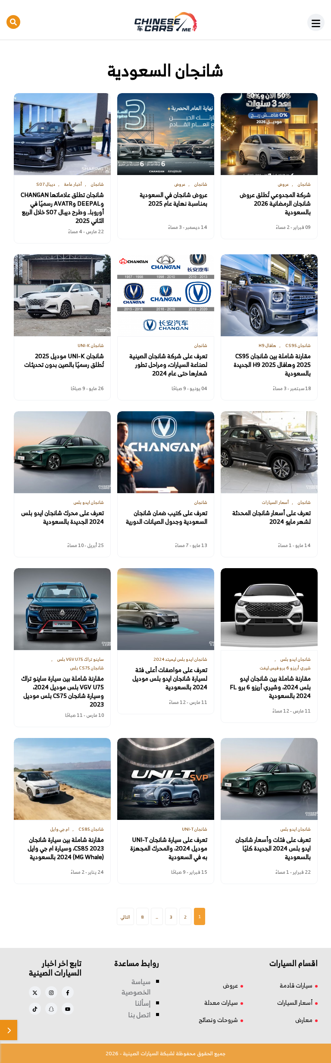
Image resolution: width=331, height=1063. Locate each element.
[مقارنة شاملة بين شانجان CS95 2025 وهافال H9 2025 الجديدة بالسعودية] (269, 295)
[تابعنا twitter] (35, 992)
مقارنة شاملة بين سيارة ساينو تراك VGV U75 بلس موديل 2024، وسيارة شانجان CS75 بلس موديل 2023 (62, 691)
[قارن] (8, 1030)
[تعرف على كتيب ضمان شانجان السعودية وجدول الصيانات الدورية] (165, 452)
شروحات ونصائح (218, 1019)
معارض (303, 1019)
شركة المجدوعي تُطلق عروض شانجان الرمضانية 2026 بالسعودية (275, 203)
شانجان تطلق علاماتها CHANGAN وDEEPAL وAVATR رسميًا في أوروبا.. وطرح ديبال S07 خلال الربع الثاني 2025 (62, 208)
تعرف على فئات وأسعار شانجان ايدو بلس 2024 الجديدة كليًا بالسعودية (273, 848)
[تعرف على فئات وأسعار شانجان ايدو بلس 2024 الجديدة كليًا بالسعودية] (269, 779)
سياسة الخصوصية (136, 986)
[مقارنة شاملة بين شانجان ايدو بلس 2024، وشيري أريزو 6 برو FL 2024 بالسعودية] (269, 609)
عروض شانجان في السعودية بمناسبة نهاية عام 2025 (173, 199)
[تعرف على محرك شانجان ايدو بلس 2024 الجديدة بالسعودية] (62, 452)
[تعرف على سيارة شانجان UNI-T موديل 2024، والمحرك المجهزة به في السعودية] (165, 779)
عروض (230, 985)
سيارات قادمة (296, 985)
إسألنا (142, 1003)
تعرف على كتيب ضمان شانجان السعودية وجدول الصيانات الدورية (166, 517)
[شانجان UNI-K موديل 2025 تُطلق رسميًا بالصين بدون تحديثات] (62, 295)
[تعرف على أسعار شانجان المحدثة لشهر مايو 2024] (269, 452)
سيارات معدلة (221, 1002)
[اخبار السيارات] (165, 22)
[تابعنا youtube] (68, 1009)
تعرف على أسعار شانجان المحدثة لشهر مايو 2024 (271, 517)
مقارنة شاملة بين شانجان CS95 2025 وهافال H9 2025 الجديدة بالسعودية (272, 364)
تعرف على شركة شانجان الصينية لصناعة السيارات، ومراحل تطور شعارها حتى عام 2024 (168, 364)
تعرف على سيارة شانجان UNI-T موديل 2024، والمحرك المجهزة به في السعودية (168, 848)
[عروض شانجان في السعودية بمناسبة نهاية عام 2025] (165, 134)
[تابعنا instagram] (51, 992)
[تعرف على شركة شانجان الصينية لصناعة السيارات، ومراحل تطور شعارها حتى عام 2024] (165, 295)
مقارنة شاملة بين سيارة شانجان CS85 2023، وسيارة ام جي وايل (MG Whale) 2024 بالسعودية (66, 848)
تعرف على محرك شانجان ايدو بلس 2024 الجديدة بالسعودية (62, 517)
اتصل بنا (139, 1015)
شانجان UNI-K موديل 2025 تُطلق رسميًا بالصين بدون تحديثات (64, 360)
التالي (125, 917)
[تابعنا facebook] (68, 992)
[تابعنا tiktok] (35, 1009)
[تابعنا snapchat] (51, 1009)
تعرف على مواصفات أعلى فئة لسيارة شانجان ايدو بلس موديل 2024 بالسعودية (169, 678)
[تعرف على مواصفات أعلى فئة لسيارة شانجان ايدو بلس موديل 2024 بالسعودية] (165, 609)
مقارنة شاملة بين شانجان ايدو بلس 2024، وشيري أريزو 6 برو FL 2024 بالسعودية (270, 687)
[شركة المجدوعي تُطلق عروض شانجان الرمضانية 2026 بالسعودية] (269, 134)
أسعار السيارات (294, 1002)
